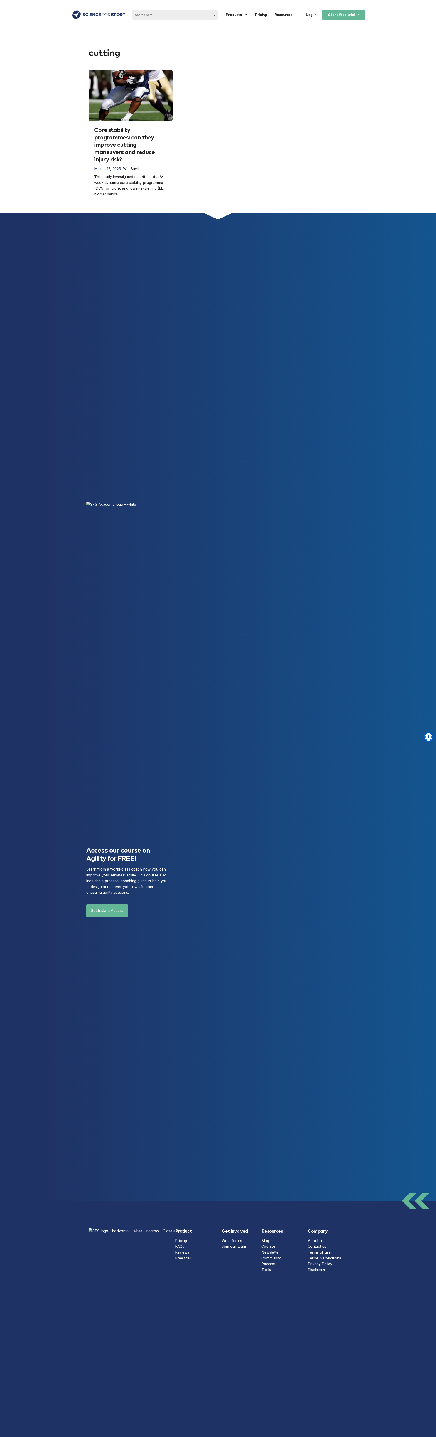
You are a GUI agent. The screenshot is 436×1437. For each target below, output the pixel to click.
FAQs (179, 1246)
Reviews (182, 1252)
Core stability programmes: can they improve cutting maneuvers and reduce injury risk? (124, 145)
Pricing (261, 15)
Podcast (268, 1263)
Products (234, 15)
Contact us (317, 1246)
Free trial (183, 1258)
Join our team (234, 1246)
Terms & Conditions (324, 1258)
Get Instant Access (107, 910)
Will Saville (132, 168)
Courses (268, 1246)
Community (271, 1258)
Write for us (232, 1240)
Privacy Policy (320, 1263)
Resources (283, 15)
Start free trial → (343, 15)
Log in (311, 15)
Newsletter (270, 1252)
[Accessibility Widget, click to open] (429, 737)
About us (316, 1240)
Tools (266, 1269)
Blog (265, 1240)
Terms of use (319, 1252)
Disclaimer (316, 1269)
